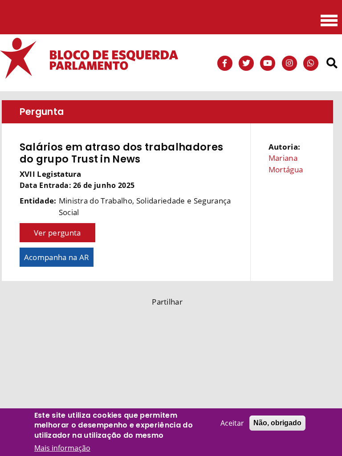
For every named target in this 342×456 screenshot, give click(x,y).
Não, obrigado (277, 423)
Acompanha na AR (57, 257)
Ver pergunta (57, 233)
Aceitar (232, 423)
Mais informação (62, 448)
